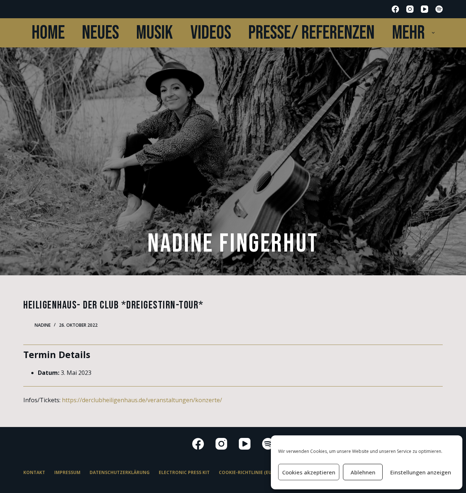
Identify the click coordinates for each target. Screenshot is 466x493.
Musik (154, 32)
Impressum (67, 472)
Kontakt (34, 472)
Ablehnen (363, 472)
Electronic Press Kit (184, 472)
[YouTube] (424, 9)
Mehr (408, 32)
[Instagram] (410, 9)
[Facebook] (395, 9)
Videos (210, 32)
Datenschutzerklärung (120, 472)
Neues (100, 32)
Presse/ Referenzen (311, 32)
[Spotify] (439, 9)
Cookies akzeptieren (308, 472)
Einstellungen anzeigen (420, 472)
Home (48, 32)
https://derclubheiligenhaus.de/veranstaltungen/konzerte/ (142, 400)
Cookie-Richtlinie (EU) (246, 472)
